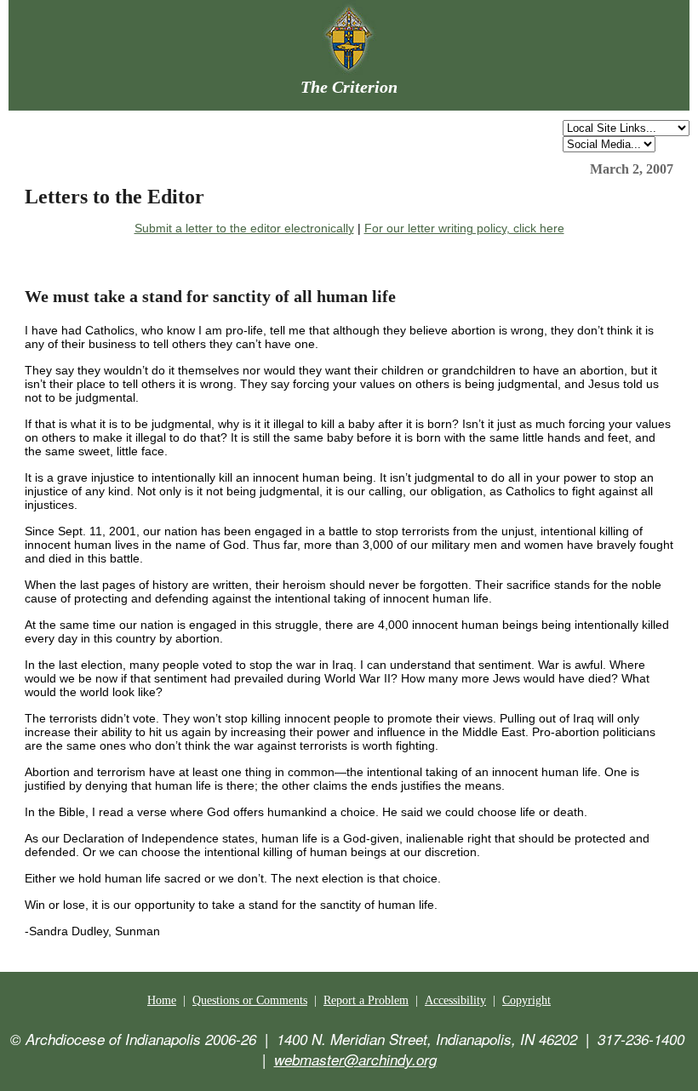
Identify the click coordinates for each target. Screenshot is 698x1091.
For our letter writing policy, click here (464, 228)
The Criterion (349, 86)
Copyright (526, 1000)
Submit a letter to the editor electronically (244, 228)
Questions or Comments (249, 1000)
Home (161, 1000)
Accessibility (455, 1000)
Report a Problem (366, 1000)
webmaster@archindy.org (355, 1059)
